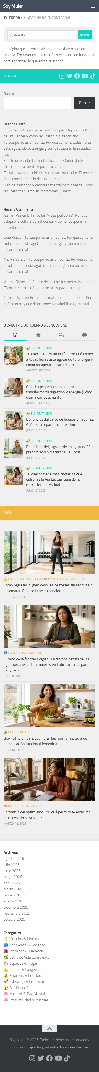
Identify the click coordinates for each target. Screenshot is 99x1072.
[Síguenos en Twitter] (69, 76)
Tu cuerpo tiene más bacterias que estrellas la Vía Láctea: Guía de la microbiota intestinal (54, 479)
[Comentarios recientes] (61, 335)
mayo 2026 (13, 876)
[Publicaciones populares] (38, 335)
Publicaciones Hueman (72, 1047)
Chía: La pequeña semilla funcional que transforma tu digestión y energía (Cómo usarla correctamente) (59, 392)
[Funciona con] (31, 1047)
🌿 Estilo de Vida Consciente (27, 957)
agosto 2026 (14, 858)
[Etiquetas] (84, 335)
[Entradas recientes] (15, 335)
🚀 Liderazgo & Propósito (24, 981)
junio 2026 (12, 870)
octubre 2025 (14, 919)
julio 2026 (11, 864)
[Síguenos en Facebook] (77, 76)
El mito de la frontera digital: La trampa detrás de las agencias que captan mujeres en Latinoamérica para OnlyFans (46, 665)
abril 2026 (12, 883)
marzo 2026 (13, 889)
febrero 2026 (14, 895)
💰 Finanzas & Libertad (22, 975)
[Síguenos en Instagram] (62, 76)
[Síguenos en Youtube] (85, 76)
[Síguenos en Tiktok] (92, 76)
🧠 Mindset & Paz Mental (23, 805)
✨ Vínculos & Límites (21, 939)
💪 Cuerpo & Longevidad (22, 579)
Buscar (9, 93)
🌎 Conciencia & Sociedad (23, 652)
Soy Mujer (13, 6)
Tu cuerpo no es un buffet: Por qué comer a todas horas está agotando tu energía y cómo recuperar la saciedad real (47, 148)
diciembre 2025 (16, 907)
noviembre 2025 (17, 913)
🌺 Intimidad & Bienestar (24, 951)
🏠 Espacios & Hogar (20, 963)
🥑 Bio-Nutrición (39, 348)
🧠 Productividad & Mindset (65, 579)
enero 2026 (13, 901)
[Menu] (93, 6)
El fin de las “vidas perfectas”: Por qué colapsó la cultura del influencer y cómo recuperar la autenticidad (45, 221)
